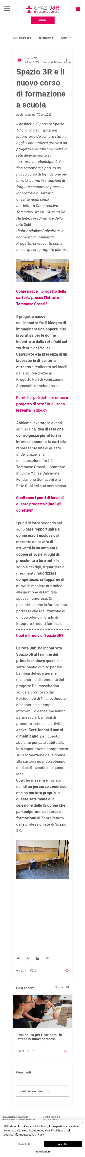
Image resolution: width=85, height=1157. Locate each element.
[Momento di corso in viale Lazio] (42, 1011)
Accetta (62, 1144)
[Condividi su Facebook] (18, 958)
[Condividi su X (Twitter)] (28, 958)
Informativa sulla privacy (29, 1134)
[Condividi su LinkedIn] (37, 958)
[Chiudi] (79, 1125)
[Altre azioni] (66, 60)
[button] (78, 8)
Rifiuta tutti (23, 1144)
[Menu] (7, 9)
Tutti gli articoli (21, 37)
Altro (64, 37)
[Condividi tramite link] (47, 958)
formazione (46, 37)
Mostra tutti (62, 987)
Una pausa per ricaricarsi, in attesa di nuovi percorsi (39, 1037)
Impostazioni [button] (42, 1151)
